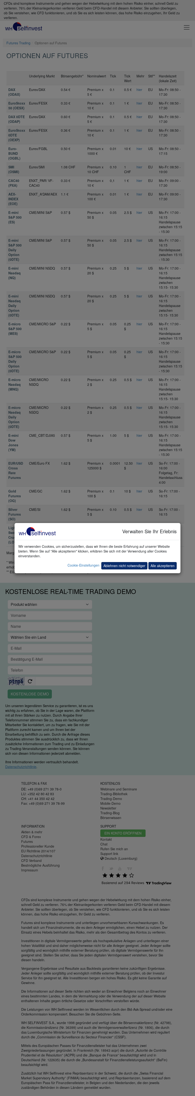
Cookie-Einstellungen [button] (83, 565)
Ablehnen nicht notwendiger (124, 565)
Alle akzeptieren (163, 565)
